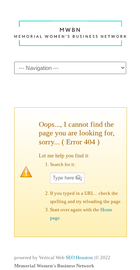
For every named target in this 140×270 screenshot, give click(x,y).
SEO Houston (80, 257)
